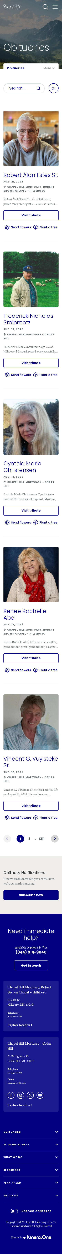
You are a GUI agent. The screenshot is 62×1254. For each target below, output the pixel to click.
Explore (19, 1025)
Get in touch (31, 965)
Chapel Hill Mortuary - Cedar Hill (29, 1046)
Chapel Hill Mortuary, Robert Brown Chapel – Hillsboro (29, 990)
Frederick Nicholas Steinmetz (28, 319)
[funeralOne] (39, 1237)
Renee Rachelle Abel (24, 614)
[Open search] (45, 6)
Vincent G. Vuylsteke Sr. (30, 762)
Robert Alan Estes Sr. (30, 175)
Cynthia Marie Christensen (22, 467)
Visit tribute (31, 215)
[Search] (38, 88)
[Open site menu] (55, 6)
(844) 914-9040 (31, 952)
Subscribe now (31, 895)
